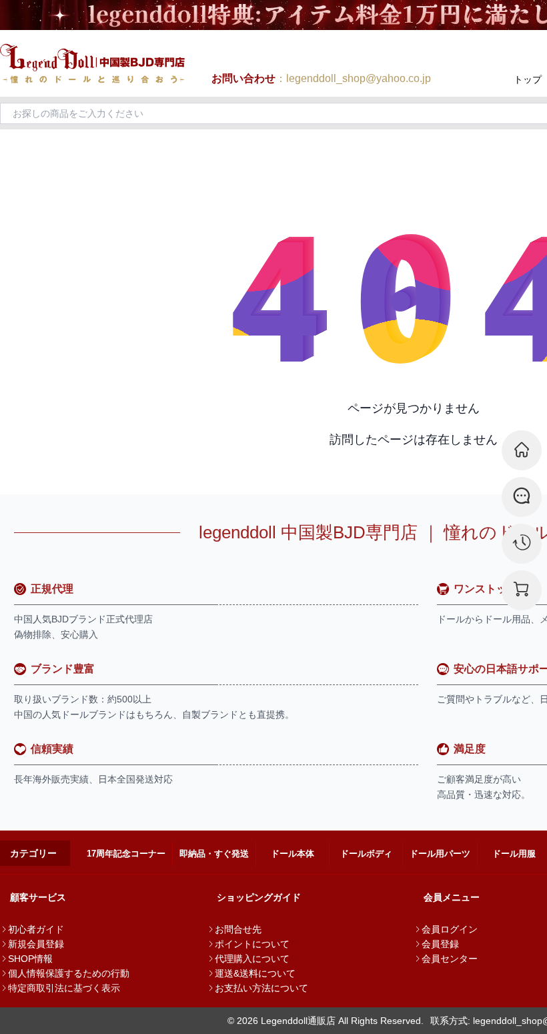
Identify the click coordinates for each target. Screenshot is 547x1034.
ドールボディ (366, 854)
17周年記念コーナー (126, 854)
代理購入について (252, 958)
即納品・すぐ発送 (214, 854)
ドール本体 (292, 854)
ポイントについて (252, 944)
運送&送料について (255, 973)
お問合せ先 (238, 929)
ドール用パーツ (440, 854)
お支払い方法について (261, 988)
